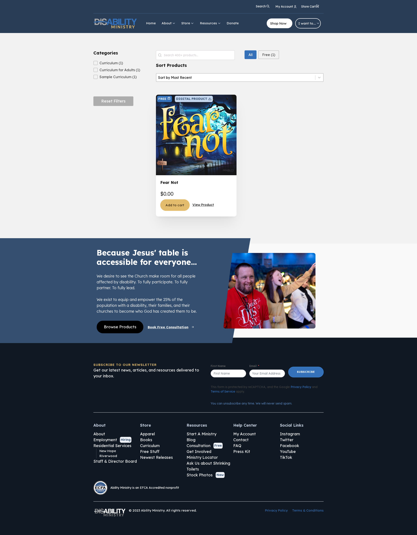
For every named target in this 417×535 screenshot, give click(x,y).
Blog (191, 439)
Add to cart (174, 205)
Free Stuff (149, 451)
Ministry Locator (202, 457)
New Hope (107, 451)
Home (151, 23)
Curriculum (150, 445)
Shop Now (278, 23)
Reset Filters (113, 101)
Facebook (289, 445)
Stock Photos (200, 474)
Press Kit (241, 451)
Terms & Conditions (308, 510)
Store (185, 23)
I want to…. (307, 23)
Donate (233, 23)
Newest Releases (156, 457)
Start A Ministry (201, 433)
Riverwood (108, 456)
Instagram (290, 433)
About (167, 23)
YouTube (288, 451)
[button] (310, 6)
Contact (241, 439)
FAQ (237, 445)
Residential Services (112, 445)
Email (252, 366)
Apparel (147, 433)
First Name (218, 366)
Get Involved (199, 451)
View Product (203, 205)
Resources (208, 23)
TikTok (286, 457)
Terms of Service (223, 391)
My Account (244, 433)
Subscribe (306, 371)
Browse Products (120, 326)
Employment (105, 439)
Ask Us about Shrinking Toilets (208, 466)
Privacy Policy (301, 387)
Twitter (286, 439)
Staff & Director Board (115, 461)
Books (146, 439)
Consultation (198, 445)
